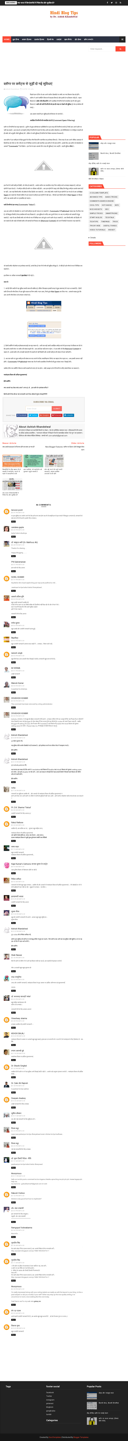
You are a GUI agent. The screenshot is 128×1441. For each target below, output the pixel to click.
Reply (13, 521)
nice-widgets (96, 209)
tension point (17, 510)
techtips (94, 221)
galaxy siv (37, 1301)
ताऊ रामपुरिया (16, 977)
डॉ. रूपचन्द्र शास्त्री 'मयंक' (21, 996)
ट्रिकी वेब (50, 39)
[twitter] (112, 3)
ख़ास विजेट (68, 39)
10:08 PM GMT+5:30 (19, 738)
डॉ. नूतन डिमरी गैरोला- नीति (21, 1158)
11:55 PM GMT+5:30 (19, 1053)
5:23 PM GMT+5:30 (18, 999)
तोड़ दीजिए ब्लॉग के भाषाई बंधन (99, 163)
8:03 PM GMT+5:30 (18, 599)
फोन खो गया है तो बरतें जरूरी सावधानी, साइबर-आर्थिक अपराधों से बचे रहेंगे (53, 472)
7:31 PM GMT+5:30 (18, 579)
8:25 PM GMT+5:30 (18, 656)
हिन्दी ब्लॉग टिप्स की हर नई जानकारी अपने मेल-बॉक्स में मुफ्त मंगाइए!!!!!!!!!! (25, 394)
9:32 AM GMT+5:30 (18, 882)
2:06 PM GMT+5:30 (18, 1230)
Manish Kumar (17, 683)
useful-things (110, 226)
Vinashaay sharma (19, 1018)
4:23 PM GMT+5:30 (18, 1211)
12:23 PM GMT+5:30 (19, 931)
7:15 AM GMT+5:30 (18, 849)
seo (107, 209)
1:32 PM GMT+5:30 (18, 1196)
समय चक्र (15, 846)
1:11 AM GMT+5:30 (18, 1263)
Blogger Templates (81, 1437)
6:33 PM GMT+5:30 (18, 1131)
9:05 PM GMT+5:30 (18, 716)
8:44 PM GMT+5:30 (18, 686)
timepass (105, 221)
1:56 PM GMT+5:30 (18, 958)
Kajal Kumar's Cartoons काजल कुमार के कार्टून (29, 864)
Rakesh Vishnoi (18, 1193)
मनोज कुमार (15, 623)
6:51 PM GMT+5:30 (18, 564)
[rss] (120, 3)
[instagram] (116, 3)
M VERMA (15, 668)
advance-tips (96, 197)
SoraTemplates (55, 1437)
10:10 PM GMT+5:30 (19, 762)
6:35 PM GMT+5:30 (18, 1146)
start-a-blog (96, 217)
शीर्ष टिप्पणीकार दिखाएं (96, 179)
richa (13, 788)
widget (111, 230)
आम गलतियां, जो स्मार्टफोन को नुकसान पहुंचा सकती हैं (33, 470)
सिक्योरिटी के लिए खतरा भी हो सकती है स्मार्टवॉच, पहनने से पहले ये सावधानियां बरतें (11, 472)
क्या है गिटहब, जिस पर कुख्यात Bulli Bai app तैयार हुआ (38, 3)
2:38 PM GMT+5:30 (18, 1289)
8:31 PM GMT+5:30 (18, 671)
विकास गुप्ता (15, 1325)
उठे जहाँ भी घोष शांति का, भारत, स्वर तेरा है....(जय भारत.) (27, 835)
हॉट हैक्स (78, 39)
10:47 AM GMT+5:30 (19, 1328)
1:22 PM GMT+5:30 (18, 1068)
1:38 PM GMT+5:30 (18, 1086)
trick (115, 221)
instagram (50, 1400)
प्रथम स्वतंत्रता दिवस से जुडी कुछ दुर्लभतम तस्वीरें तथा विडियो (29, 837)
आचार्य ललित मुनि (17, 596)
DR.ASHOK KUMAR (19, 698)
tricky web (95, 226)
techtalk (109, 217)
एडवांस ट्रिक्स (39, 39)
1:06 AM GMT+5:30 (18, 1245)
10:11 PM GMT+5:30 (19, 1176)
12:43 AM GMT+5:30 (19, 1101)
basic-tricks (111, 197)
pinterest (49, 1403)
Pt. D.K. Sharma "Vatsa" (21, 807)
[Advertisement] (64, 28)
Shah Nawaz (16, 955)
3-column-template (99, 193)
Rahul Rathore (17, 822)
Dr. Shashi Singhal (19, 1066)
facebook (50, 1392)
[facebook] (107, 3)
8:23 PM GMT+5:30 (18, 625)
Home (7, 39)
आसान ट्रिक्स (26, 39)
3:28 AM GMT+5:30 (18, 825)
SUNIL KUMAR (17, 577)
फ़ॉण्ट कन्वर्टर (88, 39)
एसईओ (59, 39)
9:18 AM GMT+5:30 (18, 866)
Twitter (49, 1396)
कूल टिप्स (16, 39)
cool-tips (94, 205)
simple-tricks (96, 213)
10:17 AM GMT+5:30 (19, 1116)
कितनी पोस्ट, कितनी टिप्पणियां (110, 153)
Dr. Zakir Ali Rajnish (19, 1083)
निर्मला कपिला (16, 879)
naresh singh (16, 653)
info (32, 89)
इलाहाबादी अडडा (17, 896)
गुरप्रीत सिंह (15, 1243)
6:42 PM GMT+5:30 (18, 530)
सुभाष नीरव (15, 911)
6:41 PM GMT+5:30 (18, 512)
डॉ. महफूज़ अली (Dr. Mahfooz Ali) (24, 542)
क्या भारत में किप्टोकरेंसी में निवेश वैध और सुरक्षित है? (10, 494)
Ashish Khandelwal (19, 735)
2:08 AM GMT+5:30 (18, 810)
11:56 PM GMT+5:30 (19, 790)
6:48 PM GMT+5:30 (18, 545)
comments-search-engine (102, 201)
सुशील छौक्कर (16, 1113)
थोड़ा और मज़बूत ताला (108, 143)
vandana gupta (17, 527)
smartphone (112, 213)
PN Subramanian (18, 562)
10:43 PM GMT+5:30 (19, 1036)
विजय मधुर (15, 1128)
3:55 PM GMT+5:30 (18, 979)
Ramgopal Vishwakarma (21, 1227)
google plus (50, 1411)
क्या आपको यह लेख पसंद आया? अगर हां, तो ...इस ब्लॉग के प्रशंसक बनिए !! (26, 388)
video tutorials (97, 230)
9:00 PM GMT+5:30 (18, 701)
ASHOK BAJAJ (17, 1033)
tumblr (49, 1414)
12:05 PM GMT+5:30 (19, 914)
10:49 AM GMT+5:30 (19, 899)
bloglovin (49, 1407)
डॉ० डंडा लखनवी (17, 1208)
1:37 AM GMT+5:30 (18, 1161)
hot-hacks (107, 205)
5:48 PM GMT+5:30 (18, 1021)
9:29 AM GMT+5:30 (18, 1313)
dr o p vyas (16, 1310)
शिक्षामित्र (14, 638)
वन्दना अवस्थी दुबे (17, 1051)
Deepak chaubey (18, 1098)
